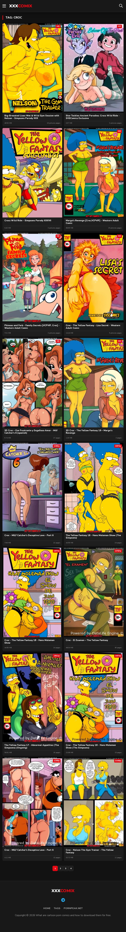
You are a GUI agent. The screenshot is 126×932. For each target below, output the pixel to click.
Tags (57, 908)
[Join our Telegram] (63, 900)
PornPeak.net (73, 908)
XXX (20, 6)
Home (47, 908)
